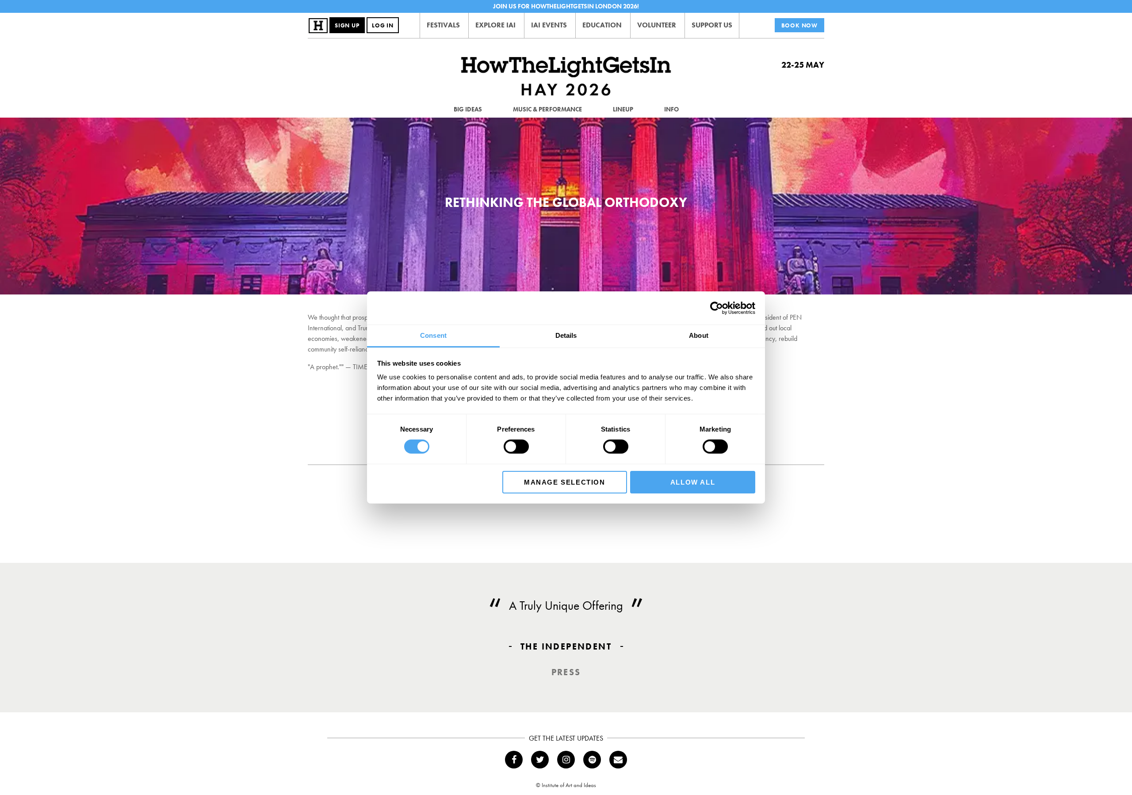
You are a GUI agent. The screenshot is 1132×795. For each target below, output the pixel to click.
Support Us (712, 25)
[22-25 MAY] (566, 77)
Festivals (443, 25)
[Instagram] (566, 759)
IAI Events (549, 25)
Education (602, 25)
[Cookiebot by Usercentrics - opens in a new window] (716, 307)
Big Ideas (468, 109)
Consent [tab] (433, 335)
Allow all (692, 482)
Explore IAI (495, 25)
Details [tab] (566, 335)
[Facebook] (514, 759)
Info (671, 109)
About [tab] (698, 335)
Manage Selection (564, 482)
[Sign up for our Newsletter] (618, 759)
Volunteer (656, 25)
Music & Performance (547, 109)
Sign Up (347, 25)
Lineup (623, 109)
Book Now (799, 25)
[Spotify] (592, 759)
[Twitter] (540, 759)
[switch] (516, 447)
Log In (383, 25)
